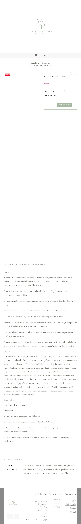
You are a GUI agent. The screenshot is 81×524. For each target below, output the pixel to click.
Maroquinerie (41, 510)
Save (8, 74)
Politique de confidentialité (70, 504)
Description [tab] (11, 265)
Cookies (73, 508)
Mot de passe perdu (56, 507)
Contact (73, 498)
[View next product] (75, 73)
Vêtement (43, 513)
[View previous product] (71, 73)
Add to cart (64, 105)
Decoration (42, 504)
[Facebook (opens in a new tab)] (39, 2)
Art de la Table (41, 501)
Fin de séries (42, 516)
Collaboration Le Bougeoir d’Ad (36, 519)
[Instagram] (16, 516)
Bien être (43, 507)
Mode (45, 498)
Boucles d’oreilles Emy (46, 65)
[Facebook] (10, 516)
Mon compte (56, 499)
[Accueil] (29, 65)
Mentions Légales (72, 511)
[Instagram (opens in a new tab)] (41, 2)
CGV (74, 501)
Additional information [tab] (33, 265)
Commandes (56, 503)
